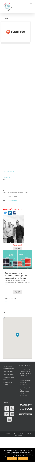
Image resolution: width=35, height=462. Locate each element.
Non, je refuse (23, 458)
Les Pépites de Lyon (8, 371)
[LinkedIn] (9, 419)
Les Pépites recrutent (9, 374)
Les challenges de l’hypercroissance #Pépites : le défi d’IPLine (25, 390)
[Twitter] (6, 414)
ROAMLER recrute (11, 298)
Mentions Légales (22, 433)
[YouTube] (12, 414)
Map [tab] (5, 313)
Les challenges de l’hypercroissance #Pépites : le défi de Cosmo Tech (25, 372)
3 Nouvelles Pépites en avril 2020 (25, 381)
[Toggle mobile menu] (31, 3)
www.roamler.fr (12, 200)
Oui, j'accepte (12, 458)
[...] (6, 284)
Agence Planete (14, 433)
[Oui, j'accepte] (33, 455)
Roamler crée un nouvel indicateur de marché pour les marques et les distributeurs (16, 275)
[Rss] (12, 408)
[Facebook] (6, 408)
